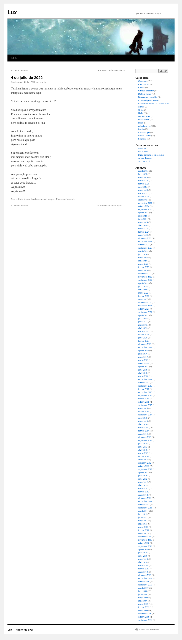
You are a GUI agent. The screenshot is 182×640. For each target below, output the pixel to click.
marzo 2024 (143, 228)
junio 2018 (142, 369)
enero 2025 (143, 199)
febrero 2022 (143, 295)
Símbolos (142, 138)
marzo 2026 (143, 180)
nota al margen (48, 199)
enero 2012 (143, 494)
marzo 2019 (143, 360)
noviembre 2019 (145, 347)
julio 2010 (142, 552)
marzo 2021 (143, 331)
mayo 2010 (143, 558)
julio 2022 (142, 286)
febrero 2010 (143, 568)
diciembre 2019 (144, 344)
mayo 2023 (143, 257)
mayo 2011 (143, 520)
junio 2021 (142, 321)
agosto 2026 (143, 170)
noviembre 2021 (145, 305)
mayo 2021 (143, 324)
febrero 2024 (143, 231)
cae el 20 (142, 148)
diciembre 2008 (144, 613)
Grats (140, 109)
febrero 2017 (143, 388)
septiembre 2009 (145, 584)
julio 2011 (142, 514)
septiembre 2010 (145, 546)
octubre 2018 (143, 363)
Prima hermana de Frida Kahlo (151, 154)
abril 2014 (142, 424)
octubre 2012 (143, 465)
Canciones (142, 80)
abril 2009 (142, 600)
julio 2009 (142, 591)
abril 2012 (142, 485)
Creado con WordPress (149, 629)
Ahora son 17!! (144, 161)
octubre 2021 (143, 308)
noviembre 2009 (145, 578)
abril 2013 (142, 449)
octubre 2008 (143, 616)
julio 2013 (142, 443)
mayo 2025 (143, 190)
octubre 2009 (143, 581)
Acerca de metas (145, 157)
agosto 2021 (143, 315)
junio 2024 (142, 218)
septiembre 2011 (145, 507)
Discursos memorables (147, 97)
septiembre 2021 (145, 311)
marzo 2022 (143, 292)
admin (43, 81)
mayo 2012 (143, 481)
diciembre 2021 (144, 302)
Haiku (140, 113)
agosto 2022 (143, 283)
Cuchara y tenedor (146, 90)
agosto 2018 (143, 366)
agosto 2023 (143, 251)
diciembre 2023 (144, 238)
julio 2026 (142, 174)
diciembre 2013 (144, 437)
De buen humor (144, 93)
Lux (12, 12)
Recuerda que (144, 132)
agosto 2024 (143, 212)
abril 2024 (142, 225)
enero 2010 (143, 571)
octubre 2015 (143, 401)
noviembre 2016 (145, 392)
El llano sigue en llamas (148, 100)
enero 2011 (143, 533)
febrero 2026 (143, 183)
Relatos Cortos (144, 135)
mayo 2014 (143, 421)
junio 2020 (142, 337)
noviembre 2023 (145, 241)
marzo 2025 (143, 193)
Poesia (141, 129)
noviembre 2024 (145, 202)
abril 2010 (142, 562)
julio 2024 (142, 215)
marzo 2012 (143, 488)
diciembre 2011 (144, 498)
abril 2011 (142, 523)
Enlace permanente (65, 199)
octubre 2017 (143, 382)
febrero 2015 (143, 411)
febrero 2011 (143, 530)
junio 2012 (142, 478)
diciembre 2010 (144, 536)
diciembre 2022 (144, 273)
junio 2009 (142, 594)
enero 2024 (143, 234)
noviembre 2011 (145, 501)
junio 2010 (142, 555)
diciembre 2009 (144, 575)
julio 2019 (142, 353)
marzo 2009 (143, 603)
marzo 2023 (143, 263)
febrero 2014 (143, 430)
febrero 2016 (143, 398)
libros (140, 122)
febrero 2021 (143, 334)
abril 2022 (142, 289)
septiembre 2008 (145, 619)
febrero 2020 (143, 340)
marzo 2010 (143, 565)
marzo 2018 (143, 376)
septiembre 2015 (145, 404)
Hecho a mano (19, 70)
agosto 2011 (143, 510)
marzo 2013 (143, 453)
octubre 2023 (143, 244)
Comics (141, 87)
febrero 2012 (143, 491)
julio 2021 (142, 318)
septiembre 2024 (145, 209)
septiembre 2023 (145, 247)
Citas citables (143, 84)
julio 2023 (142, 254)
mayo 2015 (143, 408)
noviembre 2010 (145, 539)
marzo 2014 (143, 427)
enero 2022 (143, 299)
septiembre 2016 (145, 395)
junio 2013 (142, 446)
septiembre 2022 (145, 279)
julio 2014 (142, 417)
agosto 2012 (143, 472)
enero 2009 (143, 610)
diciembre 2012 (144, 462)
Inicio (14, 58)
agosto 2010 (143, 549)
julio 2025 (142, 186)
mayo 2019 (143, 356)
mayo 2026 (143, 177)
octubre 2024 (143, 206)
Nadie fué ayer (24, 629)
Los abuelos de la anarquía (110, 70)
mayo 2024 (143, 222)
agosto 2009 (143, 587)
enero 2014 (143, 433)
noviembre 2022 (145, 276)
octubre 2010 (143, 542)
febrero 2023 (143, 267)
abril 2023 (142, 260)
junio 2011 (142, 517)
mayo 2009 (143, 597)
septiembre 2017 (145, 385)
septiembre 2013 (145, 440)
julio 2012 (142, 475)
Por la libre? (143, 151)
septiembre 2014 (145, 414)
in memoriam (143, 119)
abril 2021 (142, 328)
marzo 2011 (143, 526)
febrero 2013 (143, 456)
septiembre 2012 (145, 469)
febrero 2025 (143, 196)
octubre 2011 (143, 504)
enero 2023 (143, 270)
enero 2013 (143, 459)
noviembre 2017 (145, 379)
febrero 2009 (143, 607)
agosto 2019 (143, 350)
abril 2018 (142, 372)
